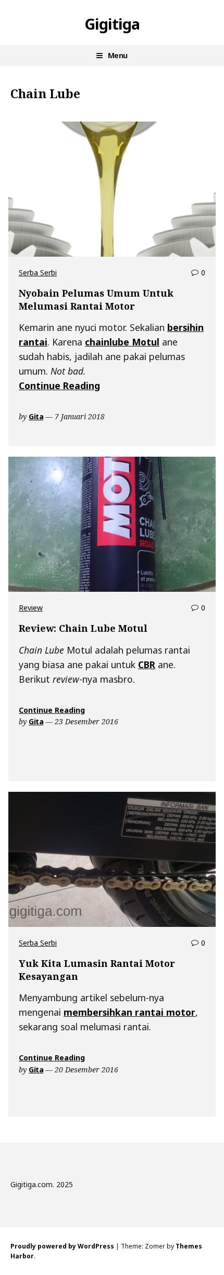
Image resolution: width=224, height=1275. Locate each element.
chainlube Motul (122, 342)
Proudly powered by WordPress (62, 1246)
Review (31, 608)
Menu (118, 55)
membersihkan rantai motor (129, 1012)
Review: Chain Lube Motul (83, 628)
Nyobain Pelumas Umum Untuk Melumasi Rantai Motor (96, 299)
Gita (36, 416)
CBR (146, 664)
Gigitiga (112, 24)
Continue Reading (59, 385)
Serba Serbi (38, 272)
